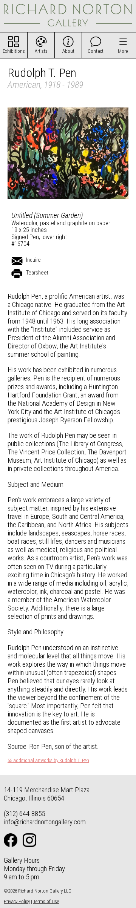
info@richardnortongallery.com (45, 822)
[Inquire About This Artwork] (17, 261)
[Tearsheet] (17, 273)
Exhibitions (14, 51)
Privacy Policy (17, 901)
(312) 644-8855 (24, 813)
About (68, 51)
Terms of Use (46, 901)
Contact (96, 51)
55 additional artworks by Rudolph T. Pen (48, 760)
